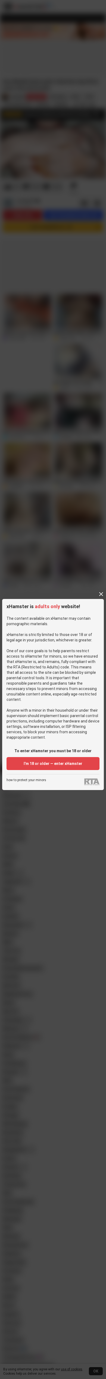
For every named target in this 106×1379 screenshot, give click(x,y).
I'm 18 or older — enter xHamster (53, 763)
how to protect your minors (26, 780)
